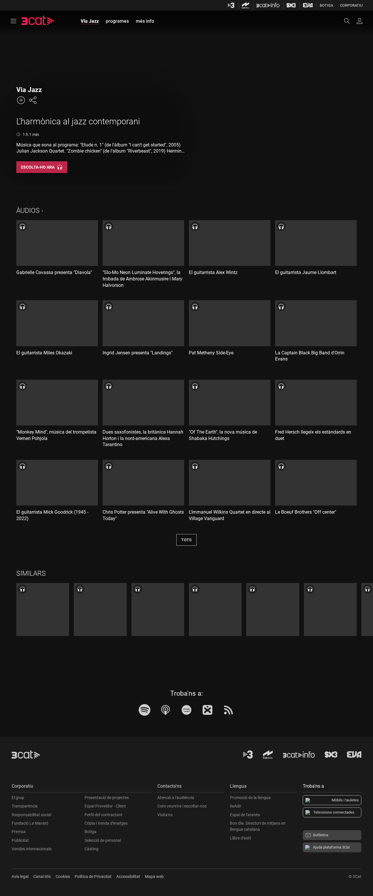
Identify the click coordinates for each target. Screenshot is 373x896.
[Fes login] (359, 20)
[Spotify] (144, 710)
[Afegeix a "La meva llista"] (21, 100)
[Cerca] (349, 20)
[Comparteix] (32, 100)
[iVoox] (207, 710)
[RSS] (228, 710)
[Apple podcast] (165, 710)
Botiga (326, 5)
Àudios (28, 211)
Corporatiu (351, 5)
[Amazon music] (186, 710)
